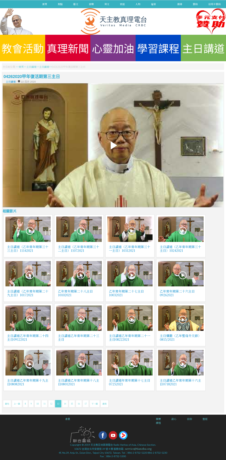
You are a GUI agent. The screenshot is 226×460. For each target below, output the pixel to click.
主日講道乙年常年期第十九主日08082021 (27, 382)
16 (79, 403)
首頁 (44, 4)
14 (65, 403)
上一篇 (17, 403)
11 (44, 403)
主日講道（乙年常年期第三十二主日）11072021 (78, 248)
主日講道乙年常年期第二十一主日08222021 (129, 337)
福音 (153, 4)
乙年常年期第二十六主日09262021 (177, 293)
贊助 (195, 4)
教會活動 (22, 48)
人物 (137, 4)
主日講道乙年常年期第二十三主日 (78, 337)
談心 (173, 419)
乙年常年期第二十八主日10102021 (75, 293)
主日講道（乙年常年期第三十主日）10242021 (180, 248)
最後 (104, 403)
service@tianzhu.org (138, 448)
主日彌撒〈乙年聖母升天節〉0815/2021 (180, 337)
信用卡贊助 (214, 4)
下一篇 (94, 403)
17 (86, 403)
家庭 (122, 4)
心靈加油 (113, 48)
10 (37, 403)
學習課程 (158, 48)
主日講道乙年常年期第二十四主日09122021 (27, 337)
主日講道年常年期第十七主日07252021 (129, 382)
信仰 (189, 419)
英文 (106, 4)
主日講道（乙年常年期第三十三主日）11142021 (27, 248)
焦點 (60, 4)
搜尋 (179, 4)
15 (72, 403)
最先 (7, 403)
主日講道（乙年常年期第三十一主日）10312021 (129, 248)
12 (51, 403)
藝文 (75, 4)
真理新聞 (68, 48)
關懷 (158, 419)
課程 (158, 423)
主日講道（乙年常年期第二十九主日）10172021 (27, 293)
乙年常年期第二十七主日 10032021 (126, 293)
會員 (67, 419)
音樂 (91, 4)
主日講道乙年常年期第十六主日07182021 (180, 382)
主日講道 (203, 48)
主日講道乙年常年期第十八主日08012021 (78, 382)
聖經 (205, 419)
